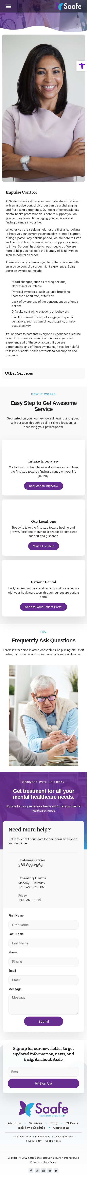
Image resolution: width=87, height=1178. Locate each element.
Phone (13, 952)
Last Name (16, 934)
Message (15, 989)
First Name (16, 915)
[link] (81, 66)
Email (12, 970)
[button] (8, 6)
